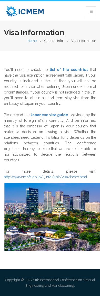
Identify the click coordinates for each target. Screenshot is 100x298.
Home (32, 41)
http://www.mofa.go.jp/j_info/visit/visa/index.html (45, 177)
